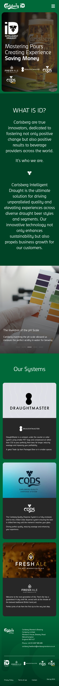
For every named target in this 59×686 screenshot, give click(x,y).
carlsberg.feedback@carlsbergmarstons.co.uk (38, 646)
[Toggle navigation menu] (53, 6)
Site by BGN (51, 679)
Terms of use (22, 680)
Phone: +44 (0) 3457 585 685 (32, 643)
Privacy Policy (8, 680)
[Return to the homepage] (14, 7)
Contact (34, 680)
